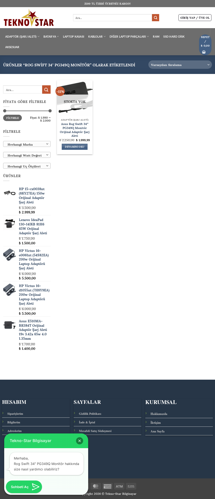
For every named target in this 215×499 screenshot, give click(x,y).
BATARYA (49, 36)
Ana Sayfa (158, 431)
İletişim (156, 422)
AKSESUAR (12, 47)
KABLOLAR (95, 36)
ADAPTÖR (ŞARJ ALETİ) (21, 36)
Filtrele (12, 118)
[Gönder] (155, 17)
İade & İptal (87, 422)
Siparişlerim (15, 413)
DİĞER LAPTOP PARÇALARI (128, 36)
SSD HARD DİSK (174, 36)
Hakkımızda (159, 413)
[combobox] (27, 144)
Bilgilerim (13, 422)
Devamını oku (74, 147)
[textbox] (26, 144)
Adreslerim (14, 431)
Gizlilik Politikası (90, 413)
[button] (195, 17)
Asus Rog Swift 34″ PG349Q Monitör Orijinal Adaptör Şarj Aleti (74, 129)
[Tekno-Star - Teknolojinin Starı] (35, 17)
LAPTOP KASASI (73, 36)
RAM (156, 36)
